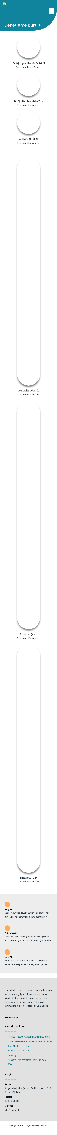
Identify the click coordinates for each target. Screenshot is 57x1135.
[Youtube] (40, 1018)
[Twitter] (28, 1018)
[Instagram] (34, 1018)
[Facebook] (22, 1018)
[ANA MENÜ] (51, 11)
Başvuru (9, 909)
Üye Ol (8, 957)
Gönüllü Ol (11, 933)
